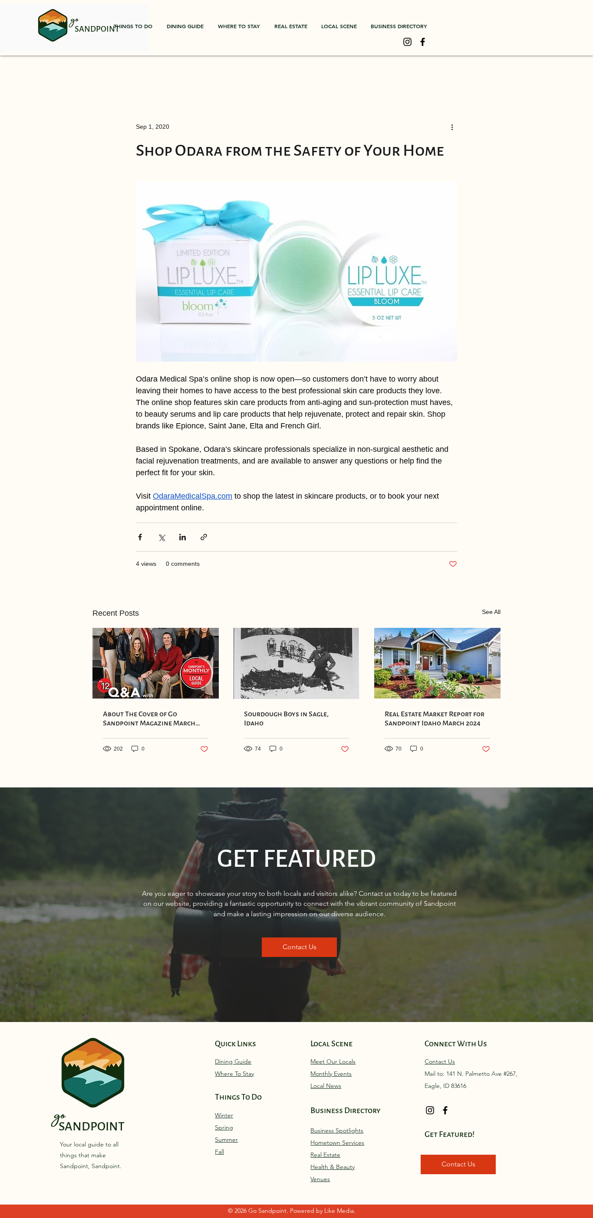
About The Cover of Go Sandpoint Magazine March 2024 (149, 718)
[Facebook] (422, 41)
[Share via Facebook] (140, 537)
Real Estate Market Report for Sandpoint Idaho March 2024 (434, 718)
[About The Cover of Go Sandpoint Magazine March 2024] (155, 663)
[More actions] (452, 126)
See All (491, 611)
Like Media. (340, 1211)
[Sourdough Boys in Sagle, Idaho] (297, 663)
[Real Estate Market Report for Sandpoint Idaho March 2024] (437, 663)
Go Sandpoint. (269, 1211)
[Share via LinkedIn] (182, 537)
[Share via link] (204, 537)
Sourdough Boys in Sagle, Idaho (286, 718)
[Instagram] (407, 41)
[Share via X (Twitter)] (161, 537)
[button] (133, 26)
